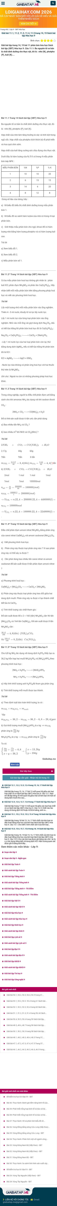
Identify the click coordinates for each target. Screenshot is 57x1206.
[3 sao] (48, 40)
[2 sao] (45, 40)
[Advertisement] (28, 87)
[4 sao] (51, 40)
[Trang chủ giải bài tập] (28, 6)
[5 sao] (54, 40)
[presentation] (25, 445)
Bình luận (15, 765)
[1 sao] (41, 40)
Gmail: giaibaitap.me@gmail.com (21, 1200)
